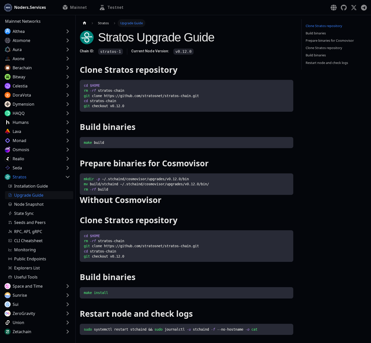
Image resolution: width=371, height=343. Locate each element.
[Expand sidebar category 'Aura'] (67, 49)
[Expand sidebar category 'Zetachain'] (67, 332)
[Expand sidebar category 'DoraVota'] (67, 95)
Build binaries (316, 33)
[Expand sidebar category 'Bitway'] (67, 77)
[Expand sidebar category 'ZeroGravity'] (67, 313)
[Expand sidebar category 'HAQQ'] (67, 113)
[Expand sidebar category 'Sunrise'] (67, 295)
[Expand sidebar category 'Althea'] (67, 31)
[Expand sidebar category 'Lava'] (67, 131)
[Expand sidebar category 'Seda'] (67, 168)
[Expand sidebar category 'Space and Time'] (67, 286)
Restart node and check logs (327, 62)
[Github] (344, 8)
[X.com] (354, 8)
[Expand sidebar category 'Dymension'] (67, 104)
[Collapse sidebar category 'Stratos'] (67, 177)
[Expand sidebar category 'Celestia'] (67, 86)
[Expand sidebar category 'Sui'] (67, 304)
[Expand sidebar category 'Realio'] (67, 159)
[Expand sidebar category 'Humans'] (67, 122)
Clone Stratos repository (324, 26)
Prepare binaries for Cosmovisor (330, 40)
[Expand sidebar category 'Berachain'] (67, 68)
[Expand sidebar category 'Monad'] (67, 140)
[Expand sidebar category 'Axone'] (67, 59)
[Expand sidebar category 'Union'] (67, 322)
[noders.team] (334, 8)
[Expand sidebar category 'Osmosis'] (67, 150)
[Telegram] (364, 8)
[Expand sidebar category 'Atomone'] (67, 40)
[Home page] (84, 23)
